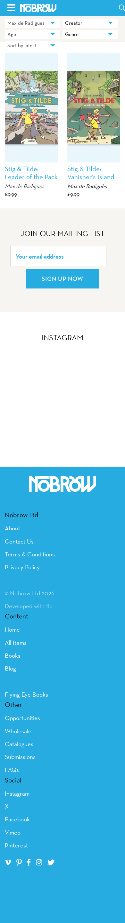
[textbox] (90, 23)
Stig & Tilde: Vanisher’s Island (90, 172)
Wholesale (18, 731)
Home (12, 629)
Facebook (17, 819)
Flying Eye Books (26, 694)
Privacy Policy (22, 567)
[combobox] (32, 23)
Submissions (20, 757)
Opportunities (22, 718)
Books (13, 655)
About (12, 528)
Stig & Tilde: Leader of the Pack (31, 172)
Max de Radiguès (24, 186)
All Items (16, 642)
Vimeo (13, 832)
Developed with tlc (28, 606)
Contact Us (19, 541)
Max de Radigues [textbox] (26, 23)
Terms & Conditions (30, 554)
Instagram (17, 793)
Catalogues (19, 744)
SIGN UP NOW (62, 278)
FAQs (12, 769)
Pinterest (16, 845)
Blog (10, 668)
